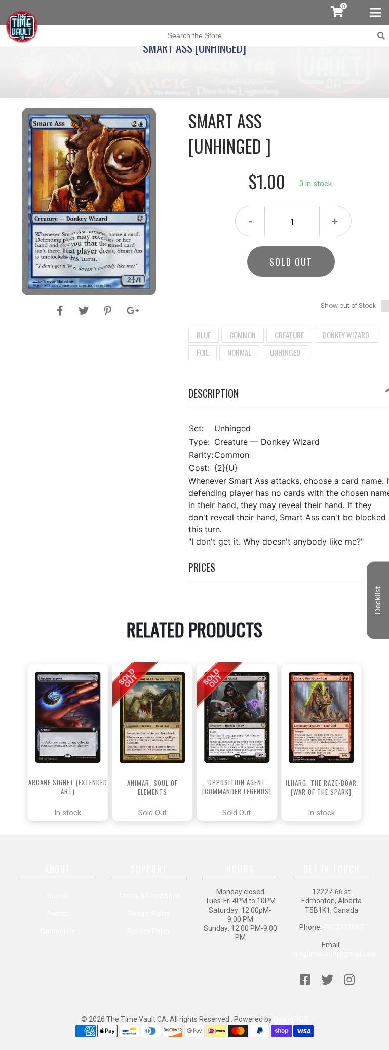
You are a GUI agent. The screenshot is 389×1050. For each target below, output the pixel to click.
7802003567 (343, 927)
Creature (289, 334)
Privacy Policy (149, 931)
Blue (204, 334)
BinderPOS (291, 1019)
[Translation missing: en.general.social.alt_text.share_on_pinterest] (109, 311)
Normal (239, 352)
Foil (203, 352)
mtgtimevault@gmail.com (335, 954)
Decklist (378, 600)
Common (242, 334)
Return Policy (149, 914)
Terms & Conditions (149, 896)
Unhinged (285, 352)
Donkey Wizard (346, 334)
